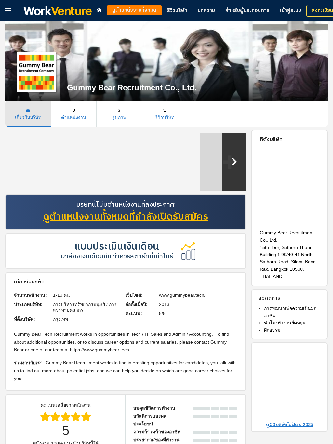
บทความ (206, 11)
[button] (8, 10)
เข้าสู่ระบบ (290, 11)
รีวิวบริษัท (177, 11)
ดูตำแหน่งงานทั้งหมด (134, 10)
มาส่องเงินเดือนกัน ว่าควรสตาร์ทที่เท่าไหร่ (117, 256)
